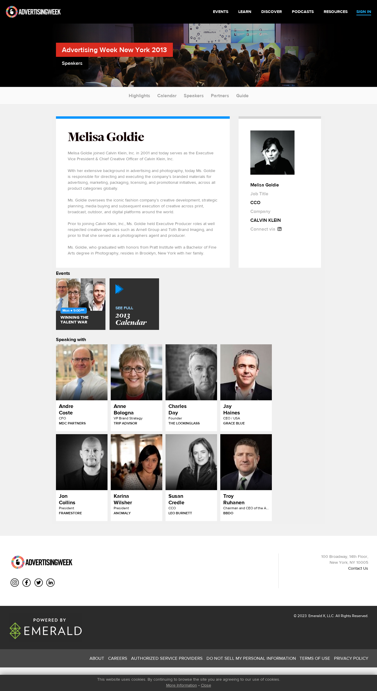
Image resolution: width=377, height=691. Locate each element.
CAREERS (117, 658)
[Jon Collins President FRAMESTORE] (82, 462)
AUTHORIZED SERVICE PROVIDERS (167, 658)
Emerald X (316, 616)
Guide (242, 95)
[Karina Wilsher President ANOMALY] (136, 462)
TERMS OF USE (315, 658)
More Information (181, 685)
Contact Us (358, 568)
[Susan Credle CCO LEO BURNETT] (191, 462)
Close (206, 685)
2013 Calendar (130, 316)
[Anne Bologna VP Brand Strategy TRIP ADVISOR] (136, 372)
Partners (220, 95)
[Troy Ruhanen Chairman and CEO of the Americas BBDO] (246, 462)
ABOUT (97, 658)
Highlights (139, 95)
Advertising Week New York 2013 (114, 50)
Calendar (167, 95)
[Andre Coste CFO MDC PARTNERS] (82, 372)
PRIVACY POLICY (351, 658)
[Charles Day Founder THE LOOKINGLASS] (191, 372)
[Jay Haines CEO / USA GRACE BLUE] (246, 372)
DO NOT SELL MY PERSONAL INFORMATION (251, 658)
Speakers (194, 95)
